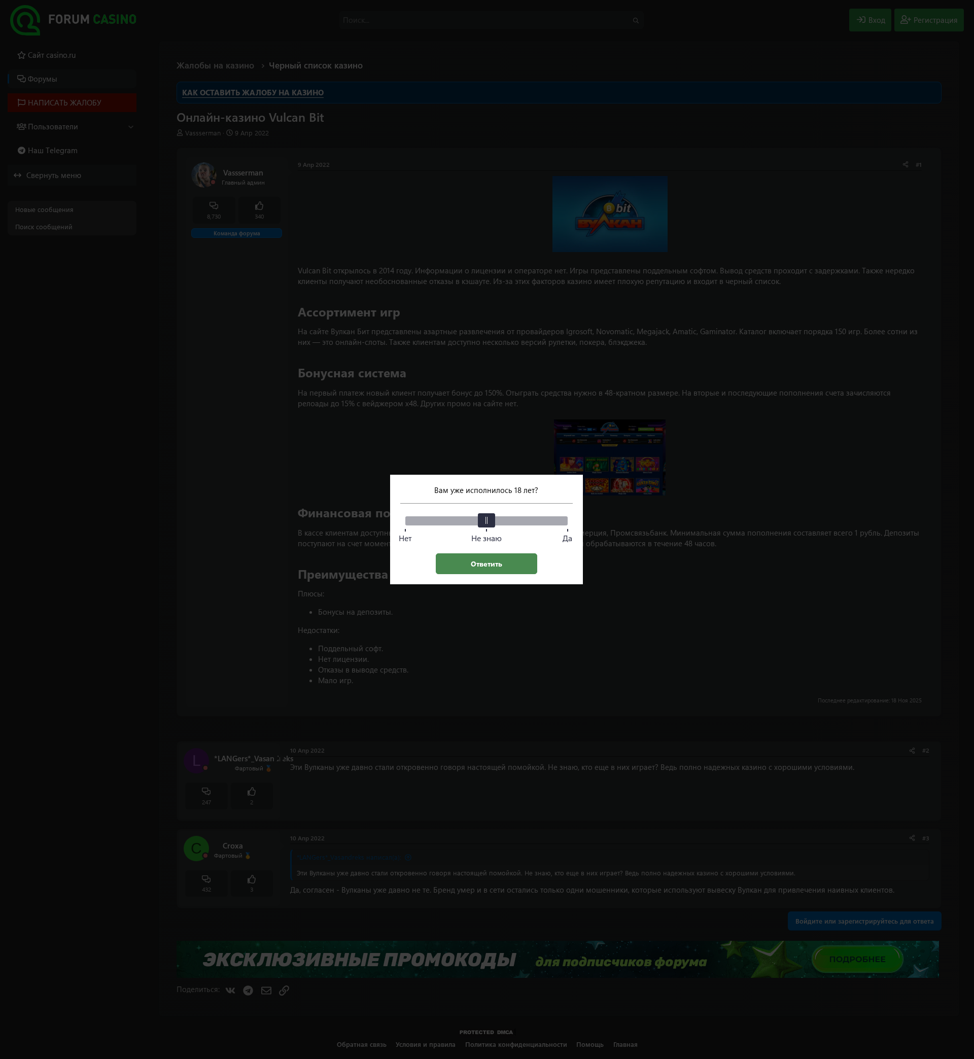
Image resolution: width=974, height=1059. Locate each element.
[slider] (486, 520)
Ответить (486, 564)
